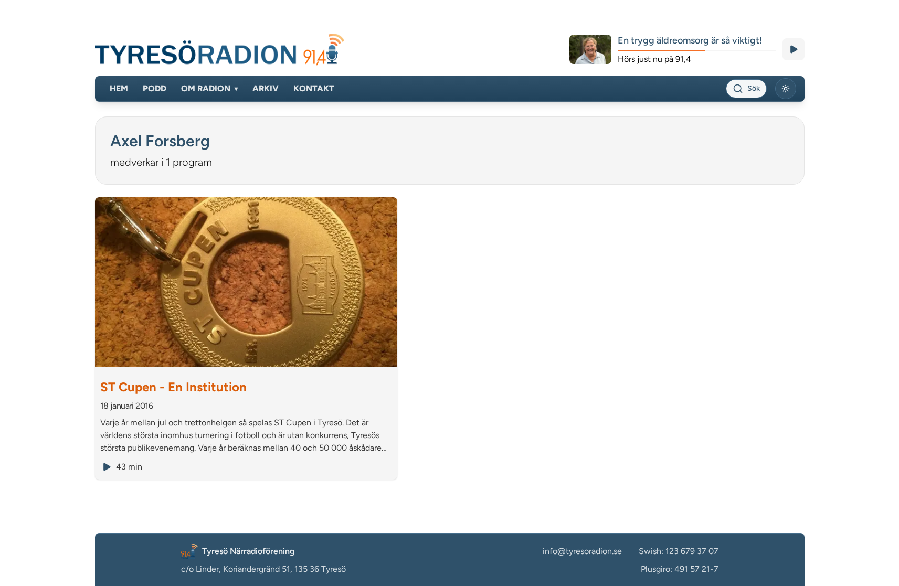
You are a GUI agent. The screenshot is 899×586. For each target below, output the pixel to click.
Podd (154, 88)
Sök (753, 88)
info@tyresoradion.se (582, 551)
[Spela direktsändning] (793, 49)
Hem (119, 88)
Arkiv (265, 88)
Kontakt (313, 88)
